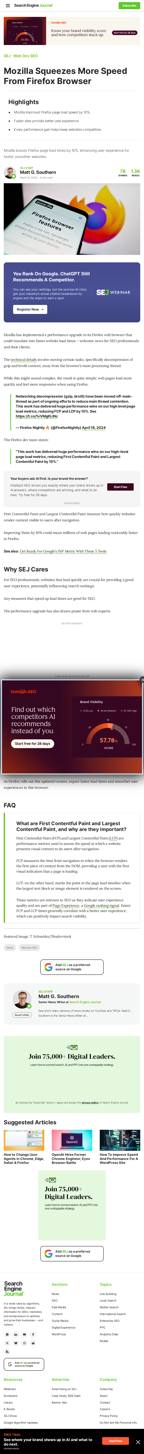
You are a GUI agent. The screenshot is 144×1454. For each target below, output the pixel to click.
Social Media (60, 1321)
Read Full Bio (22, 1014)
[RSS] (7, 1351)
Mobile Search (109, 1307)
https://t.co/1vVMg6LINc (37, 416)
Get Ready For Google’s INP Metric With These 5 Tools (63, 551)
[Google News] (7, 1334)
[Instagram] (24, 1343)
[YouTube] (24, 1334)
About (103, 1396)
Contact (105, 1402)
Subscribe (106, 1389)
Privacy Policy (109, 1416)
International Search (113, 1314)
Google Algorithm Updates (21, 1422)
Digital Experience (63, 1327)
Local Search (108, 1300)
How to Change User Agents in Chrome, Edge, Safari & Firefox (24, 1159)
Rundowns (10, 1396)
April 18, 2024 (94, 428)
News (10, 947)
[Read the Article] (24, 1140)
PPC (102, 1327)
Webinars (10, 1389)
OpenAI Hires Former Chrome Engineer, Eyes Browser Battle (71, 1159)
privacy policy (90, 1102)
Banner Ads (59, 1402)
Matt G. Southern (38, 172)
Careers (105, 1409)
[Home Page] (33, 6)
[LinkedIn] (15, 1334)
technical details (24, 359)
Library (8, 1402)
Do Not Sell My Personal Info (118, 1422)
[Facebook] (33, 1334)
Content (57, 1314)
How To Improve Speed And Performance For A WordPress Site (119, 1159)
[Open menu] (8, 6)
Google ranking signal (101, 905)
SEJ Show (10, 1416)
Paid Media (59, 1307)
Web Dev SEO (29, 947)
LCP (113, 838)
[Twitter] (7, 1343)
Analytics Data (109, 1334)
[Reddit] (33, 1343)
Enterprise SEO (109, 1321)
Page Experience (65, 905)
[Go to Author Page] (10, 173)
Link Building (108, 1294)
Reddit (104, 1341)
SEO (54, 1300)
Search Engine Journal (85, 1002)
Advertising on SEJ (64, 1389)
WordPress (59, 1334)
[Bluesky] (15, 1343)
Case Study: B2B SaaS (66, 1396)
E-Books (9, 1409)
